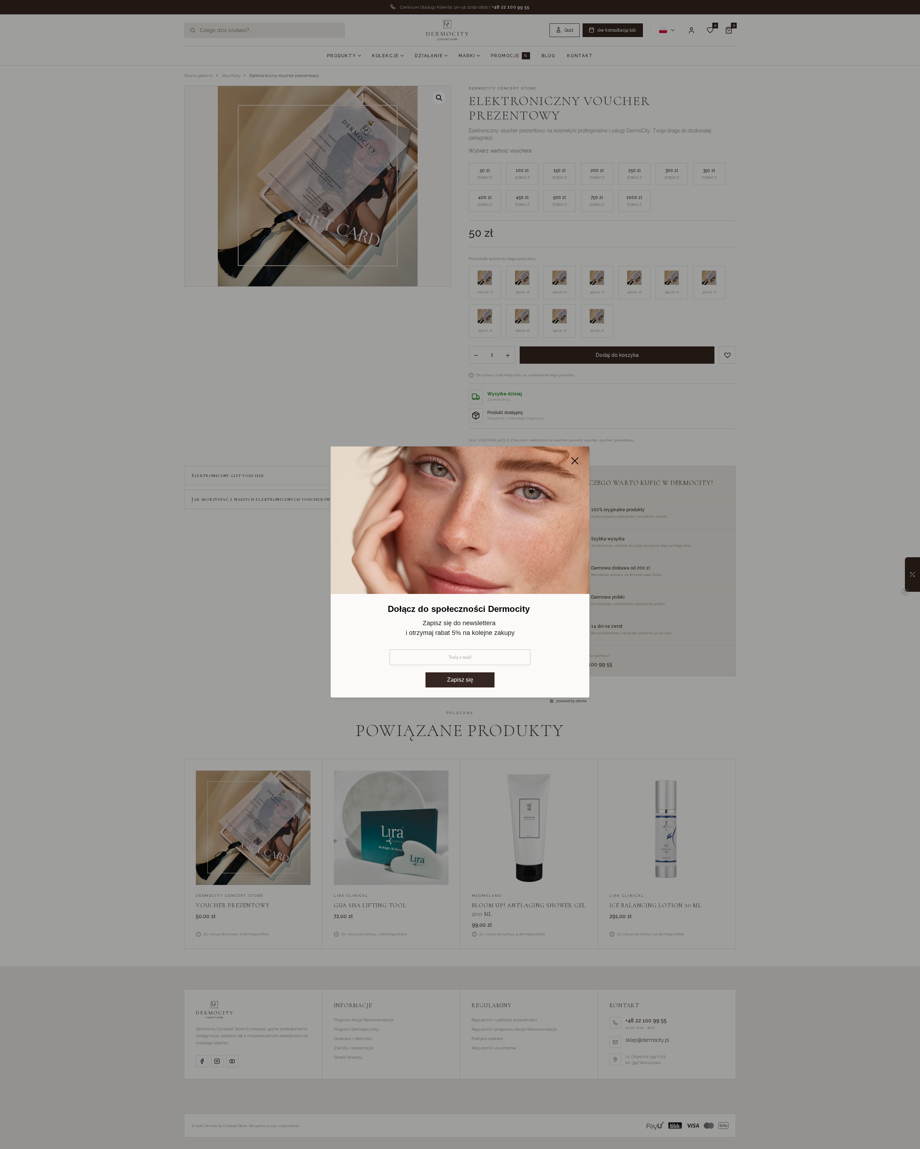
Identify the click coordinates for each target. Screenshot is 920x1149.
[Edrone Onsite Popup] (460, 574)
